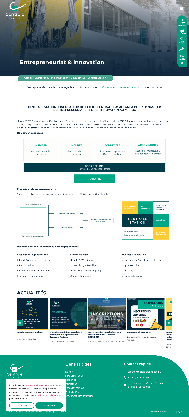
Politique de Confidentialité (48, 395)
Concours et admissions (182, 24)
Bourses (182, 51)
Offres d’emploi (182, 42)
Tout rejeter (22, 405)
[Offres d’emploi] (182, 39)
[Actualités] (182, 31)
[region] (36, 395)
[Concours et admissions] (182, 20)
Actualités (182, 33)
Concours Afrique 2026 (107, 332)
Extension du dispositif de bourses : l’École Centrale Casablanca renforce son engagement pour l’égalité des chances (152, 336)
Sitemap (177, 412)
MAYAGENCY (60, 411)
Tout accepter (49, 405)
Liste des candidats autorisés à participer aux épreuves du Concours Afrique (34, 334)
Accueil (28, 77)
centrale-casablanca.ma (36, 385)
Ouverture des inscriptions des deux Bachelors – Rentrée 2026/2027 (72, 334)
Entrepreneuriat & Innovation (51, 77)
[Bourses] (182, 48)
